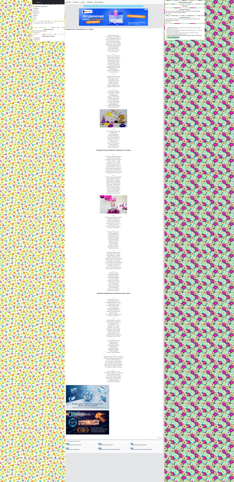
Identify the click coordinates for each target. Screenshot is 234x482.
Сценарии (35, 13)
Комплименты (36, 12)
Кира (187, 18)
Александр (197, 11)
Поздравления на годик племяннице (139, 444)
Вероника (168, 20)
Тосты (34, 17)
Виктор (176, 12)
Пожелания (35, 8)
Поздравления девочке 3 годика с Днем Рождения (109, 449)
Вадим (179, 12)
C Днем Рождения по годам (185, 2)
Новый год (68, 2)
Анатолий (187, 11)
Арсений (168, 12)
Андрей (178, 11)
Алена (175, 18)
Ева (199, 18)
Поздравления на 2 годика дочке (106, 444)
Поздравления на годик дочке (72, 449)
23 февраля (90, 2)
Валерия (173, 20)
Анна (167, 18)
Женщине (40, 30)
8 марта (83, 2)
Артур (174, 11)
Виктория (195, 18)
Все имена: (168, 14)
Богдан (172, 12)
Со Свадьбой (36, 39)
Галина (190, 18)
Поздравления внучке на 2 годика (73, 444)
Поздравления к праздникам (40, 6)
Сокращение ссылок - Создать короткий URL (43, 22)
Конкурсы (35, 15)
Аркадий (182, 11)
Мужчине (35, 30)
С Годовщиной (36, 38)
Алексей (192, 11)
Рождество (76, 2)
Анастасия (171, 18)
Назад (160, 437)
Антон (167, 11)
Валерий (184, 12)
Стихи (34, 19)
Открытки (35, 10)
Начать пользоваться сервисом (173, 37)
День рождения (99, 2)
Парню (44, 30)
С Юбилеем (185, 6)
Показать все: (36, 32)
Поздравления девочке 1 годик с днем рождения (141, 449)
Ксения (179, 18)
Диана (176, 20)
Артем (170, 11)
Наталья (183, 18)
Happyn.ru (38, 2)
